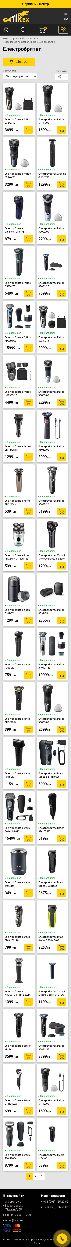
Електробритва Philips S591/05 (51, 611)
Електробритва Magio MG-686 (51, 1156)
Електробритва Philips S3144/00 (18, 175)
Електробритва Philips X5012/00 (51, 448)
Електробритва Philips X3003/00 (51, 393)
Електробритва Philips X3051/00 (51, 720)
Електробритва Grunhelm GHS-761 (15, 230)
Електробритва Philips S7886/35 (51, 284)
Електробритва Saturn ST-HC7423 (51, 830)
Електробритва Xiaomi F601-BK (18, 775)
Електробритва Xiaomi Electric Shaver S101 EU (51, 993)
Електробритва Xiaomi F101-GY (18, 611)
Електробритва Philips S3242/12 (18, 121)
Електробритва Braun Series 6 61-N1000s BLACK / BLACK (50, 775)
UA (66, 19)
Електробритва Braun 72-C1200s (17, 1156)
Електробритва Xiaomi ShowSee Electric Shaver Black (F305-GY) (51, 557)
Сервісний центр (35, 4)
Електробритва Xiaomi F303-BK (18, 666)
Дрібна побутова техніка (25, 38)
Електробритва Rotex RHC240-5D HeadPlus (17, 557)
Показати (61, 71)
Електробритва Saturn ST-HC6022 (17, 1102)
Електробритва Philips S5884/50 (18, 284)
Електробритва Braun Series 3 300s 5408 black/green (50, 938)
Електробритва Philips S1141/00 (51, 121)
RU (66, 14)
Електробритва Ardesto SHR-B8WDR (18, 448)
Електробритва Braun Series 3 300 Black (50, 884)
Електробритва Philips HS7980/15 (18, 393)
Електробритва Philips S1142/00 (51, 1102)
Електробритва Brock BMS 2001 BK (17, 938)
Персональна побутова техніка (19, 42)
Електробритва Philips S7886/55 (51, 1047)
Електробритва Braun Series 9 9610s (17, 830)
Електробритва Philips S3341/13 (51, 339)
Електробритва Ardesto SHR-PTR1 (52, 175)
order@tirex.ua (14, 1220)
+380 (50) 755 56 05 (55, 1207)
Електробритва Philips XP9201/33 (18, 339)
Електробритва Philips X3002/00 (51, 230)
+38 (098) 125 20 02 (55, 1201)
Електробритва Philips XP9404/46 (51, 666)
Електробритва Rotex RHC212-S (17, 720)
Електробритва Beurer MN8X (17, 1047)
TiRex (6, 38)
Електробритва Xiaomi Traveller (18, 884)
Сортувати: (9, 70)
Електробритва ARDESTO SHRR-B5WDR (18, 993)
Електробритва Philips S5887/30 (51, 502)
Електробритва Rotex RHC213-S (17, 502)
